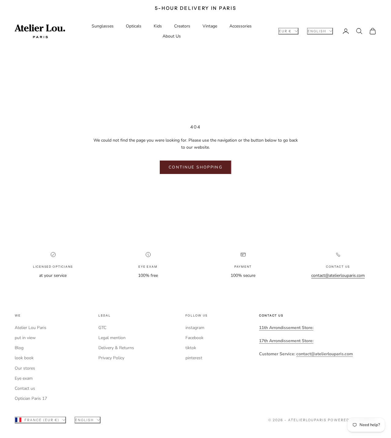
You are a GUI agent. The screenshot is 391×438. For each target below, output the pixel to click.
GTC (102, 328)
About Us (172, 36)
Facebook (194, 338)
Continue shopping (195, 167)
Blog (19, 348)
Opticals (133, 26)
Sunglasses (103, 26)
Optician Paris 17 (31, 398)
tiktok (190, 348)
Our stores (25, 368)
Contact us (25, 388)
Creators (182, 26)
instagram (194, 328)
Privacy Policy (111, 358)
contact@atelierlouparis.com (338, 275)
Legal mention (112, 338)
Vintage (210, 26)
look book (24, 358)
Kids (158, 26)
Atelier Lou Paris (30, 328)
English (317, 31)
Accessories (240, 26)
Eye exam (24, 378)
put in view (25, 338)
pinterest (193, 358)
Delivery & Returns (116, 348)
